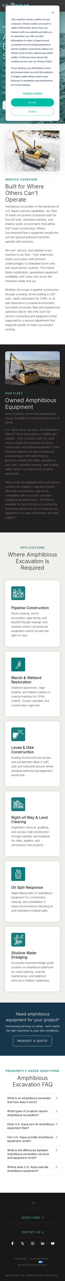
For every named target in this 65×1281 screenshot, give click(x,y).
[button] (60, 4)
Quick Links (31, 1217)
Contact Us (30, 1232)
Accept (33, 102)
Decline (32, 111)
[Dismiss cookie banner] (53, 13)
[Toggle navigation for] (32, 1204)
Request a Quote (32, 1041)
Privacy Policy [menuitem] (21, 1259)
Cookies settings (32, 93)
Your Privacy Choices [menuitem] (39, 1259)
